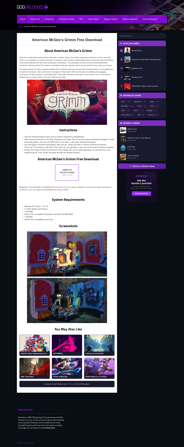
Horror (141, 106)
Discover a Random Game (144, 166)
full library (70, 384)
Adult (125, 110)
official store (49, 428)
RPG (154, 106)
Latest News (93, 19)
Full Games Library (66, 19)
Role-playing (127, 115)
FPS (141, 115)
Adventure (140, 101)
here (67, 142)
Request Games (111, 19)
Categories (49, 19)
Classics (152, 115)
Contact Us (35, 19)
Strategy (151, 110)
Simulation (127, 106)
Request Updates (130, 19)
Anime (138, 110)
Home (22, 19)
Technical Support (149, 19)
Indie (125, 101)
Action (154, 101)
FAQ (81, 19)
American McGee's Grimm (67, 172)
